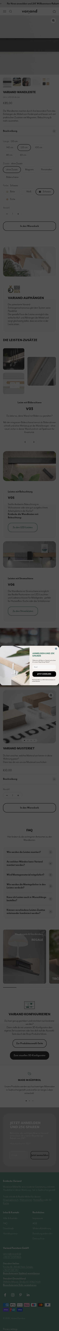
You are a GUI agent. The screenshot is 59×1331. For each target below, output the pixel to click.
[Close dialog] (56, 649)
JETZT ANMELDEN (44, 674)
